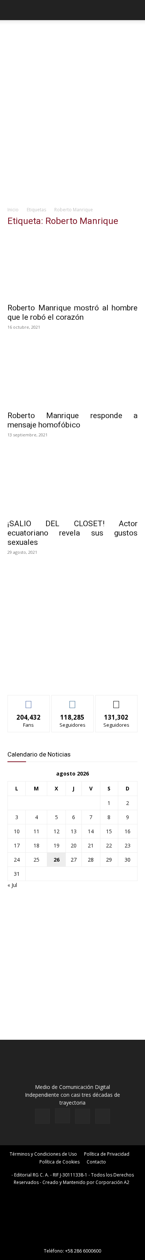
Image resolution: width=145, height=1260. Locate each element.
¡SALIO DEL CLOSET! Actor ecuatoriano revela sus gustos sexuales (72, 533)
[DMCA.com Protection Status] (72, 1240)
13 (74, 831)
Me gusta (28, 701)
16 (127, 831)
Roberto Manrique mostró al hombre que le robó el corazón (72, 312)
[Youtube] (102, 1116)
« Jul (12, 884)
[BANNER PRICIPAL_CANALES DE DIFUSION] (72, 36)
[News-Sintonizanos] (63, 676)
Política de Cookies (59, 1162)
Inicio (13, 209)
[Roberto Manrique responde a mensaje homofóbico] (72, 374)
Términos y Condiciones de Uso (43, 1154)
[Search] (134, 10)
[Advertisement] (72, 125)
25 (36, 859)
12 (56, 831)
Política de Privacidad (106, 1154)
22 (109, 845)
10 (17, 831)
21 (91, 845)
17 (17, 845)
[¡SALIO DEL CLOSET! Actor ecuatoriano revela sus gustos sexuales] (72, 482)
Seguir (73, 701)
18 (36, 845)
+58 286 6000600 (83, 1251)
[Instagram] (62, 1115)
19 (56, 845)
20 (74, 845)
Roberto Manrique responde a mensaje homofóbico (72, 420)
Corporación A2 (112, 1182)
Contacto (96, 1162)
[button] (13, 10)
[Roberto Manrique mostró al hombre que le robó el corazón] (72, 266)
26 (56, 859)
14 (91, 831)
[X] (82, 1116)
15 (109, 831)
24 (17, 859)
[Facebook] (42, 1116)
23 (127, 845)
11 (36, 831)
